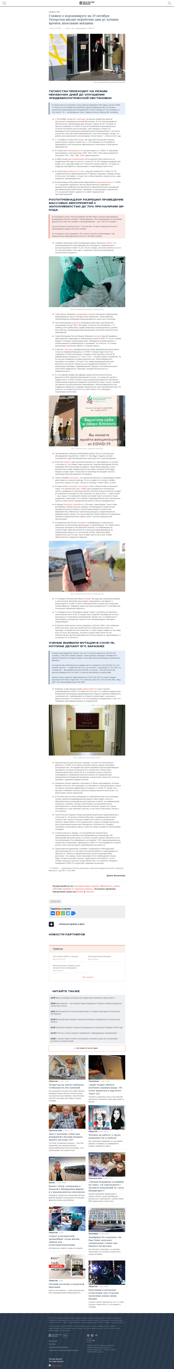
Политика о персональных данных (64, 1350)
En (93, 1340)
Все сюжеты (88, 977)
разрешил (76, 322)
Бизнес (52, 1183)
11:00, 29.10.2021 (55, 28)
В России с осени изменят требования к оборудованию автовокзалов (84, 1033)
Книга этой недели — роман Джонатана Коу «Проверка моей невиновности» (66, 1288)
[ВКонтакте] (53, 913)
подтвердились (74, 150)
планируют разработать (74, 504)
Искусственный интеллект (99, 957)
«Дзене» (90, 891)
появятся (67, 462)
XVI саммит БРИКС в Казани (65, 957)
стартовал (68, 349)
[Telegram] (68, 913)
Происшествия (55, 1130)
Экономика (93, 1234)
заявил (109, 243)
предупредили (78, 159)
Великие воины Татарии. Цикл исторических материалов (66, 968)
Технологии (94, 1081)
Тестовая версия (56, 1361)
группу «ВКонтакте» (102, 886)
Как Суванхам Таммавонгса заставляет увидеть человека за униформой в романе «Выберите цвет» (106, 1140)
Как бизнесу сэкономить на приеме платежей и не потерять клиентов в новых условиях (105, 1245)
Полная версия (55, 1359)
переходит (81, 119)
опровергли (82, 522)
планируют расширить (79, 486)
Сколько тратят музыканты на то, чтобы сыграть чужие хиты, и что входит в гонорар (106, 1298)
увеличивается (90, 689)
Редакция (53, 1341)
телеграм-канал (82, 886)
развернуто (72, 171)
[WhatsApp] (63, 913)
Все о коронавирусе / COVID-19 (83, 28)
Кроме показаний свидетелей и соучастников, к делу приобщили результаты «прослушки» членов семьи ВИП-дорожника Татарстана (106, 1191)
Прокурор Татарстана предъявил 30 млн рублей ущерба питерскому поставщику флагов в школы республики (67, 1193)
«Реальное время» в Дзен (71, 924)
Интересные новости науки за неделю (66, 1242)
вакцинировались (104, 182)
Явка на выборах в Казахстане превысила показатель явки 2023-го (83, 998)
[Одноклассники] (58, 913)
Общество (54, 12)
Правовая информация (58, 1347)
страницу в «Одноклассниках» (77, 888)
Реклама (52, 1344)
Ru (89, 1340)
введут (81, 139)
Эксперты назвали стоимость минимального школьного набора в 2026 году (86, 1027)
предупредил (82, 314)
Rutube (79, 891)
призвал (98, 336)
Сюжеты (58, 948)
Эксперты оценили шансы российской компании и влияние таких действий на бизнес (106, 1093)
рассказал (74, 477)
